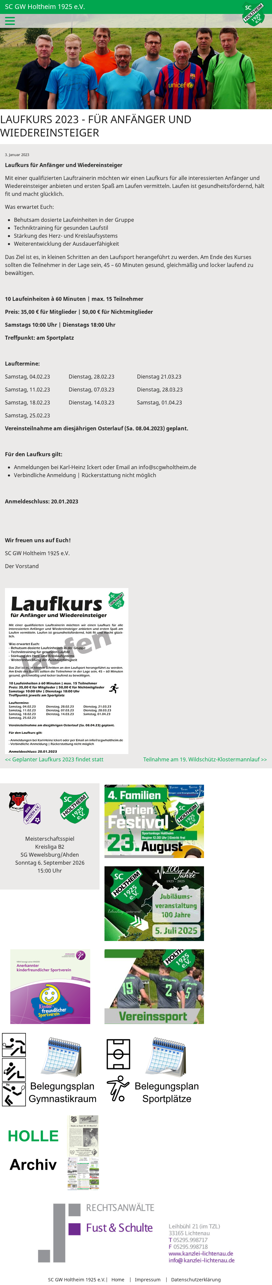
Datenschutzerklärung (196, 1279)
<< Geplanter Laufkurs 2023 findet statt (54, 759)
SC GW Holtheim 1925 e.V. (45, 6)
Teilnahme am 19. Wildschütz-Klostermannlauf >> (205, 759)
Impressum (148, 1279)
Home (117, 1279)
